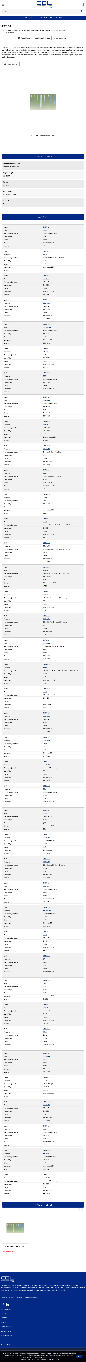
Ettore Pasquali (6, 1335)
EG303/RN (46, 862)
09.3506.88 (46, 1126)
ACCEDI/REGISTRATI (60, 38)
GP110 (45, 594)
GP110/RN (46, 619)
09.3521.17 (46, 737)
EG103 (45, 813)
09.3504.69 (46, 980)
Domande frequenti (31, 1298)
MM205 (45, 351)
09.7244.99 (46, 251)
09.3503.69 (46, 931)
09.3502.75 (46, 518)
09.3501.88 (46, 1150)
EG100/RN (46, 764)
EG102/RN (46, 837)
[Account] (83, 4)
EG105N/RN (47, 303)
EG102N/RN (47, 910)
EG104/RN (46, 1056)
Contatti (19, 1298)
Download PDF (10, 64)
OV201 (45, 497)
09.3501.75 (46, 1029)
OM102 (45, 983)
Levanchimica (6, 1326)
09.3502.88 (46, 1077)
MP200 (45, 570)
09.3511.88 (46, 1174)
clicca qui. (51, 1357)
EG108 (45, 254)
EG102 (45, 789)
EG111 (45, 473)
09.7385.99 (46, 664)
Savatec (4, 1340)
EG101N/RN (47, 327)
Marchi (11, 1298)
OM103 (45, 1007)
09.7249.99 (46, 567)
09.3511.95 (46, 397)
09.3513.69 (46, 883)
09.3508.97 (46, 421)
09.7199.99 (46, 445)
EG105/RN (46, 1105)
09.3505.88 (46, 494)
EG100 (45, 230)
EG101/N (46, 1153)
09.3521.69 (46, 859)
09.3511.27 (46, 761)
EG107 (45, 522)
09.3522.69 (46, 713)
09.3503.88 (46, 275)
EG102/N (46, 886)
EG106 (45, 935)
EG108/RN (46, 449)
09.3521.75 (46, 543)
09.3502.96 (46, 688)
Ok (79, 1356)
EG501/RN (46, 400)
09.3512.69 (46, 907)
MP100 (45, 424)
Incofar (3, 1322)
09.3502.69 (46, 810)
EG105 (45, 1080)
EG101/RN (46, 1178)
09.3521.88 (46, 1101)
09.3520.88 (46, 324)
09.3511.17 (46, 616)
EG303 (45, 667)
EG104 (45, 1032)
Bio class (4, 1313)
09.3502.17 (46, 956)
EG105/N (46, 279)
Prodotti (4, 1298)
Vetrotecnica (5, 1344)
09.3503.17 (46, 591)
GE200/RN (46, 643)
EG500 (45, 692)
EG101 (45, 1129)
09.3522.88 (46, 300)
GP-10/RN (46, 740)
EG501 (45, 376)
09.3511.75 (46, 1053)
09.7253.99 (46, 640)
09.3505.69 (46, 1004)
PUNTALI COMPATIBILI (15, 1246)
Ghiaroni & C (5, 1318)
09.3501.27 (46, 227)
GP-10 (45, 959)
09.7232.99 (46, 470)
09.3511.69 (46, 834)
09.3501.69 (46, 786)
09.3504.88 (46, 348)
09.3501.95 (46, 373)
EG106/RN (46, 716)
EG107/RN (46, 546)
